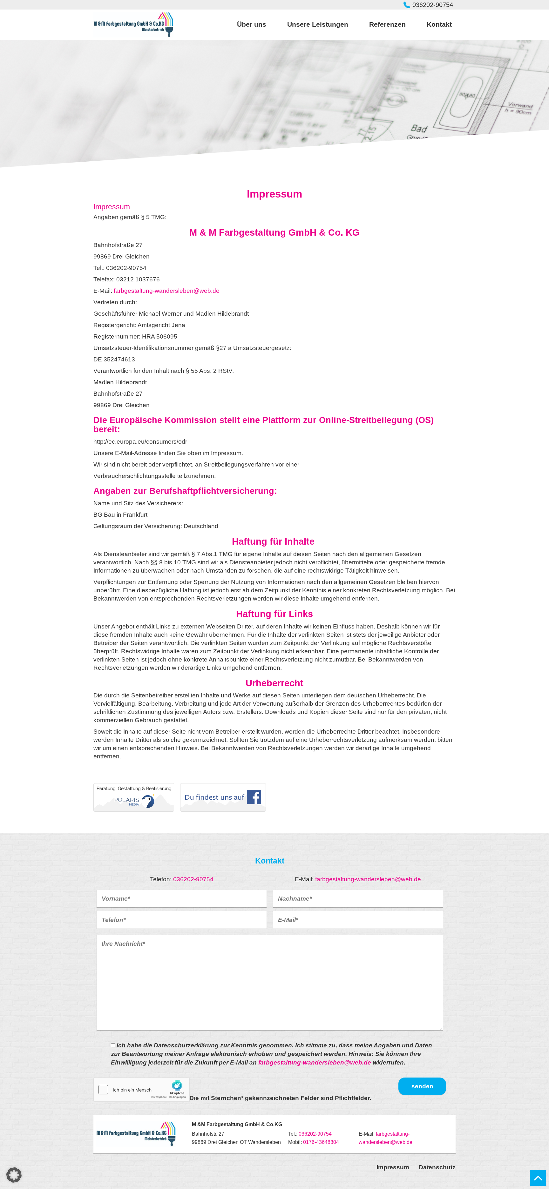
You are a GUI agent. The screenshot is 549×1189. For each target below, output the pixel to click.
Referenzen (387, 24)
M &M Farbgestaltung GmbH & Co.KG (133, 24)
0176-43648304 (321, 1142)
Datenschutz (437, 1167)
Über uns (251, 24)
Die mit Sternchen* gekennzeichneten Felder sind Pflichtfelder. (280, 1098)
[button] (14, 1175)
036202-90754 (432, 4)
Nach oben (538, 1178)
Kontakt (439, 24)
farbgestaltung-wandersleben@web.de (167, 290)
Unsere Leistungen (317, 24)
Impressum (392, 1167)
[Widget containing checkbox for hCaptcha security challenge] (141, 1090)
